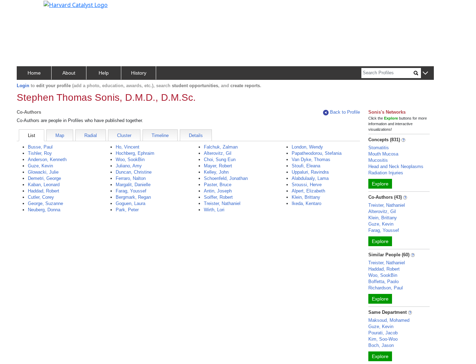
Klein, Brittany (306, 197)
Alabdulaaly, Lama (310, 178)
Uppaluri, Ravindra (310, 172)
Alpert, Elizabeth (308, 191)
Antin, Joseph (218, 191)
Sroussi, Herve (307, 184)
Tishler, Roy (40, 153)
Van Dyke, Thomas (311, 159)
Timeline (160, 135)
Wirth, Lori (214, 209)
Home (34, 73)
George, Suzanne (45, 203)
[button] (425, 73)
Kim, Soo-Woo (383, 339)
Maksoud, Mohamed (388, 320)
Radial (90, 135)
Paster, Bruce (217, 184)
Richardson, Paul (385, 287)
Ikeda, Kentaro (306, 203)
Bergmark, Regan (133, 197)
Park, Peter (127, 209)
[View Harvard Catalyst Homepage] (76, 4)
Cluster (124, 135)
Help (104, 73)
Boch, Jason (381, 345)
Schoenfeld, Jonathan (226, 178)
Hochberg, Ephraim (135, 153)
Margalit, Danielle (133, 184)
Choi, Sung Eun (220, 159)
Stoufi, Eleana (306, 165)
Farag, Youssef (131, 191)
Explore (380, 184)
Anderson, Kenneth (47, 159)
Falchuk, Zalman (221, 147)
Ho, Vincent (127, 147)
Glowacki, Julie (43, 172)
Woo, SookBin (130, 159)
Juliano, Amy (129, 165)
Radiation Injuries (385, 172)
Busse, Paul (40, 147)
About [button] (68, 73)
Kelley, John (216, 172)
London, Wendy (307, 147)
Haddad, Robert (43, 191)
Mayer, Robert (218, 165)
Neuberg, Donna (44, 209)
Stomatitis (378, 147)
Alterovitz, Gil (217, 153)
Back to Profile (345, 112)
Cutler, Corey (41, 197)
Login (23, 85)
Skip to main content (29, 8)
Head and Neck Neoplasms (395, 166)
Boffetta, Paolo (383, 281)
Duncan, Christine (134, 172)
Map (59, 135)
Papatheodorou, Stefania (316, 153)
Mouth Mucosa (383, 154)
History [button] (138, 73)
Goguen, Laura (130, 203)
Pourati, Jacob (383, 332)
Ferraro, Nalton (131, 178)
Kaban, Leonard (44, 184)
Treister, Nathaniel (222, 203)
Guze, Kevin (40, 165)
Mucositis (378, 160)
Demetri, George (44, 178)
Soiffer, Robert (218, 197)
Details (196, 135)
